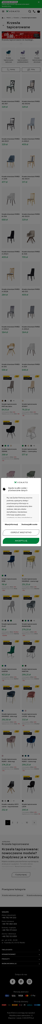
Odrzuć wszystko (21, 532)
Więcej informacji (11, 524)
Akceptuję (21, 541)
